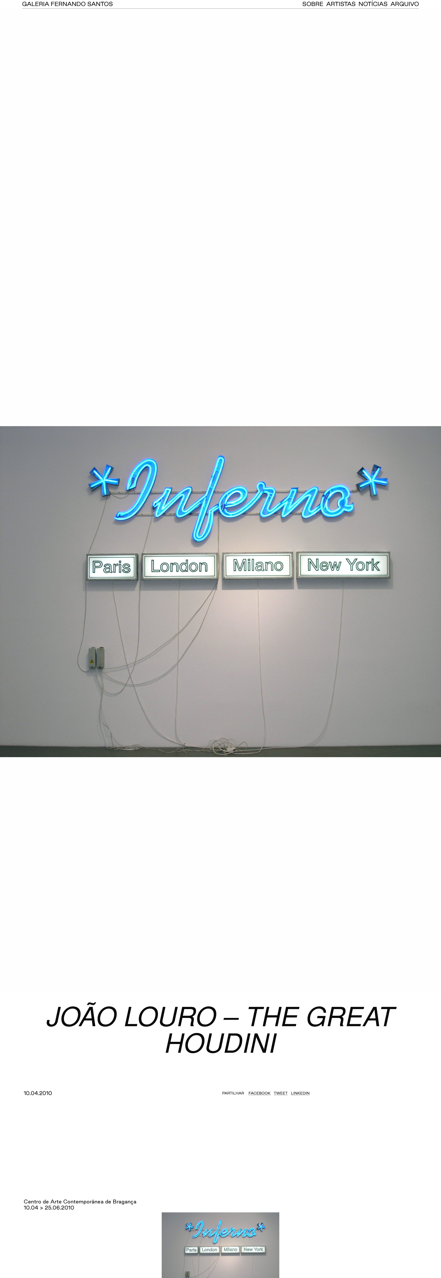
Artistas (341, 4)
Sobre (312, 4)
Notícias (373, 4)
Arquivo (404, 4)
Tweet (281, 1093)
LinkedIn (300, 1093)
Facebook (259, 1093)
